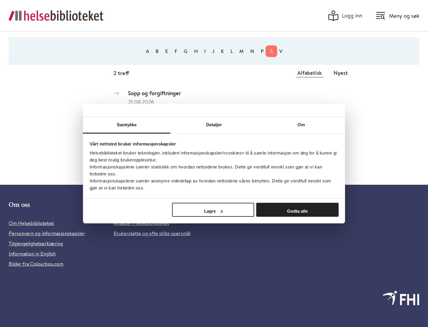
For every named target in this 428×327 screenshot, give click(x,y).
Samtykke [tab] (127, 124)
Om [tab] (301, 124)
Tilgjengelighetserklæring (36, 243)
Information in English (32, 253)
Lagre (210, 211)
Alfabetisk (309, 73)
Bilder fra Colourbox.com (36, 263)
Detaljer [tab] (214, 124)
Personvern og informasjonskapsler (47, 233)
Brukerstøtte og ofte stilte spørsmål (152, 233)
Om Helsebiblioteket (31, 223)
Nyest (340, 73)
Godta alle (297, 211)
